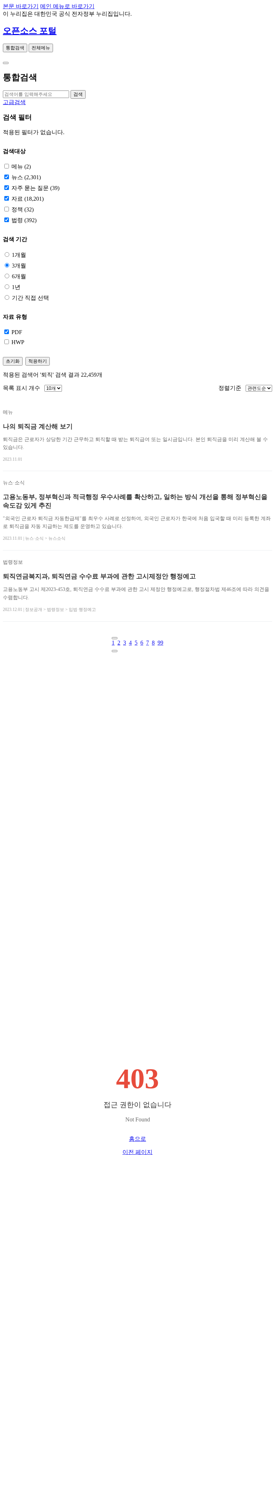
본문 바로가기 (21, 6)
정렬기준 (229, 388)
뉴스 (26, 177)
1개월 (19, 255)
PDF (16, 332)
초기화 (13, 361)
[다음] (114, 651)
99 (160, 643)
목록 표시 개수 (21, 388)
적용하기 (37, 361)
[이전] (114, 638)
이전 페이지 (137, 1152)
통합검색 (15, 47)
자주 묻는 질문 (35, 188)
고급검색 (14, 102)
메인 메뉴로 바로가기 (67, 6)
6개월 (19, 276)
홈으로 (137, 1139)
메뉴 (21, 166)
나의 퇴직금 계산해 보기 (38, 426)
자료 (27, 199)
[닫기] (6, 63)
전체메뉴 (41, 47)
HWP (17, 342)
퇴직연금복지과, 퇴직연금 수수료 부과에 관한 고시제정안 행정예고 (99, 576)
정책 (22, 209)
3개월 (19, 266)
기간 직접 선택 (30, 298)
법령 (24, 220)
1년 (16, 287)
